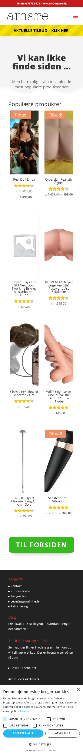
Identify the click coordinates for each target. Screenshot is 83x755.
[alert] (41, 720)
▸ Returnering (18, 606)
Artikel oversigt (19, 679)
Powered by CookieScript (41, 750)
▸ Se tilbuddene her (22, 668)
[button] (41, 744)
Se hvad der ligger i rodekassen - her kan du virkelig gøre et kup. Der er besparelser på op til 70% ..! (40, 652)
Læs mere (26, 711)
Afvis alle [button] (62, 733)
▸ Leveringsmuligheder (24, 601)
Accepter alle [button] (23, 733)
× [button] (78, 689)
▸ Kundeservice (19, 591)
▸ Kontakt (14, 586)
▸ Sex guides (17, 596)
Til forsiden (41, 544)
